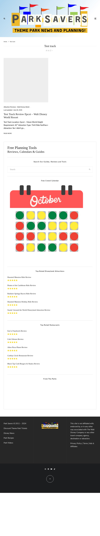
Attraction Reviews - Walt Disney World (16, 107)
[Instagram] (45, 469)
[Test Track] (26, 80)
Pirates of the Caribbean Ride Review (21, 285)
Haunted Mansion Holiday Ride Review (22, 302)
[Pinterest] (48, 469)
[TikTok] (54, 469)
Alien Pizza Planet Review (17, 347)
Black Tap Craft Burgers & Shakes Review (23, 364)
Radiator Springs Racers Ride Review (21, 294)
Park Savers (8, 423)
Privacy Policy (76, 443)
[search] (90, 169)
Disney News (9, 433)
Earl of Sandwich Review (17, 331)
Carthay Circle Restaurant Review (20, 356)
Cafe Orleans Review (15, 339)
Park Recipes (9, 438)
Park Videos (8, 443)
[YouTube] (51, 469)
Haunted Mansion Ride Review (19, 277)
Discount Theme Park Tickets (15, 428)
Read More (8, 133)
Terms (85, 443)
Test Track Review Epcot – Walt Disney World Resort (25, 116)
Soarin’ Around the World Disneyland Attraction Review (28, 310)
